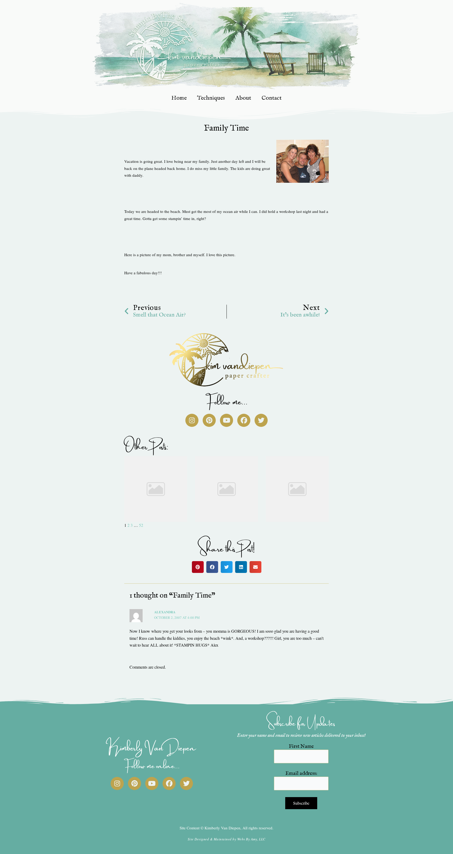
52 (141, 525)
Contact (272, 98)
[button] (198, 567)
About (243, 98)
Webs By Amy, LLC (251, 839)
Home (179, 98)
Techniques (211, 98)
